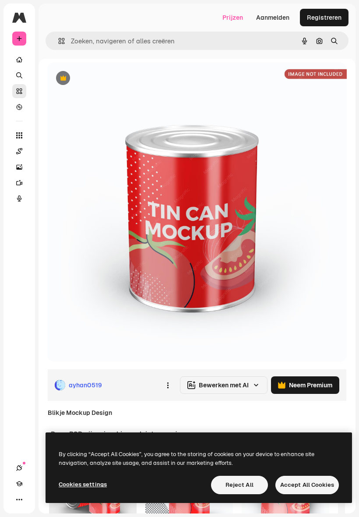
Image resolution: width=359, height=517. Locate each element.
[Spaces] (19, 151)
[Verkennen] (19, 107)
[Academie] (19, 484)
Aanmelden (272, 17)
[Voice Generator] (19, 198)
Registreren (324, 17)
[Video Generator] (19, 183)
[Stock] (19, 91)
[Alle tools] (19, 135)
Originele (105, 78)
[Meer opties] (167, 385)
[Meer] (19, 499)
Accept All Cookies (307, 485)
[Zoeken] (19, 75)
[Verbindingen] (19, 468)
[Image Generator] (19, 167)
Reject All (239, 485)
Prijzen (232, 17)
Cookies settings (83, 484)
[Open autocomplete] (58, 41)
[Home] (19, 60)
